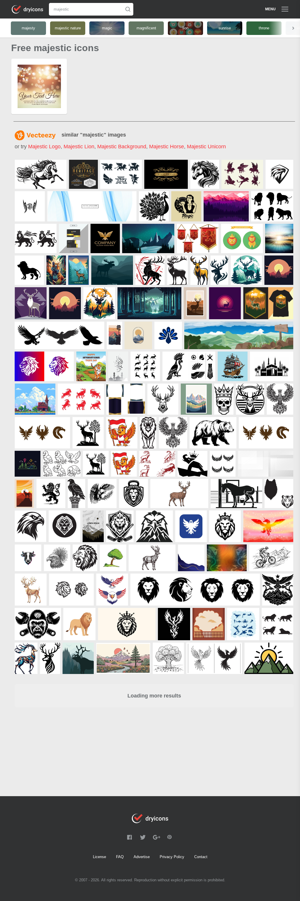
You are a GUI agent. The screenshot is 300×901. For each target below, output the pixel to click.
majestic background (121, 146)
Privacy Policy (172, 857)
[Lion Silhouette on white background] (272, 206)
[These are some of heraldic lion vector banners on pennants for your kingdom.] (198, 238)
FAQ (120, 857)
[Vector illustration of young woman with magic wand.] (186, 206)
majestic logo (44, 146)
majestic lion (79, 146)
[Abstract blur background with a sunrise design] (279, 238)
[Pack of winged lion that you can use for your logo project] (121, 174)
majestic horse (166, 146)
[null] (41, 174)
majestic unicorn (206, 146)
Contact (200, 857)
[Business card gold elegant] (73, 238)
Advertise (142, 857)
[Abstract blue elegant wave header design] (92, 206)
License (99, 857)
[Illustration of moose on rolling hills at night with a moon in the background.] (112, 270)
